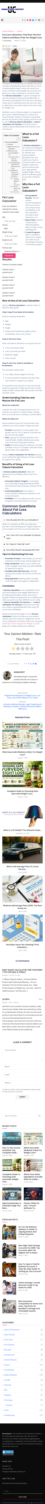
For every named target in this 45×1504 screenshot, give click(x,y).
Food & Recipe (23, 1370)
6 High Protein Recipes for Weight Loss (21, 623)
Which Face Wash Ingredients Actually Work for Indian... (33, 1176)
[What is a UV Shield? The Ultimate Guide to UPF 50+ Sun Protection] (22, 813)
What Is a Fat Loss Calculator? (13, 148)
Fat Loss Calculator (11, 142)
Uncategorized (23, 1415)
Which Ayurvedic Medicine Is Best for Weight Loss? (33, 1150)
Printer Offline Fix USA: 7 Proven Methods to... (31, 1205)
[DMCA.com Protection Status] (8, 1451)
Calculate (9, 255)
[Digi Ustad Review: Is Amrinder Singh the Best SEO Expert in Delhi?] (11, 1194)
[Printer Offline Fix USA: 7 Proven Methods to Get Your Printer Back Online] (33, 1194)
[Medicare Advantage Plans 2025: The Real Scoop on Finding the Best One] (22, 889)
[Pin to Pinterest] (33, 664)
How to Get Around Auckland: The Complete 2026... (11, 1150)
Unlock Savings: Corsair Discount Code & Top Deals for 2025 (29, 1285)
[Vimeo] (36, 20)
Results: (10, 144)
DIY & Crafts (23, 1340)
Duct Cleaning (23, 1345)
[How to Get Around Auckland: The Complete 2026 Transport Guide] (11, 1138)
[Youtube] (30, 20)
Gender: (5, 225)
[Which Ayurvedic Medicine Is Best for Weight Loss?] (22, 735)
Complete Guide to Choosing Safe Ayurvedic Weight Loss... (11, 1178)
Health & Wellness (23, 1375)
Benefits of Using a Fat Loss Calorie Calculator (15, 173)
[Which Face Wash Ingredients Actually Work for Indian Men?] (33, 1165)
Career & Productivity (23, 1330)
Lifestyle (23, 1380)
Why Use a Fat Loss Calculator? (13, 152)
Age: (4, 217)
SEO (23, 1390)
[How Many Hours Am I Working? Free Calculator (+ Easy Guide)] (22, 928)
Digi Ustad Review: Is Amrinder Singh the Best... (11, 1205)
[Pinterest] (27, 20)
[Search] (43, 20)
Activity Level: (7, 248)
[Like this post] (26, 664)
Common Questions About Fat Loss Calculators (17, 181)
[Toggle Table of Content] (17, 139)
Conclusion (16, 192)
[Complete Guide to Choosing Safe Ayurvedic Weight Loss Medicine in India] (22, 774)
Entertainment (23, 1355)
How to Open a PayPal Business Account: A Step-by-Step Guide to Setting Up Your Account (29, 1268)
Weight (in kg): (7, 232)
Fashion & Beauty (23, 1360)
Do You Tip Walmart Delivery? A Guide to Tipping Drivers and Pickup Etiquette (27, 1230)
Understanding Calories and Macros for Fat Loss (15, 165)
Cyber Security (23, 1335)
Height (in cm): (7, 240)
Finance (23, 1365)
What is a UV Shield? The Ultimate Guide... (22, 830)
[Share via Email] (36, 664)
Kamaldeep (7, 41)
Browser (24, 1405)
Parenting (23, 1385)
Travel (23, 1410)
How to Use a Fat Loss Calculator (15, 158)
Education (23, 1350)
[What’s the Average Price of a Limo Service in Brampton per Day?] (22, 849)
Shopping (23, 1395)
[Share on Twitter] (31, 664)
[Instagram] (25, 20)
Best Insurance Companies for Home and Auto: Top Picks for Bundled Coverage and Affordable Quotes (30, 1306)
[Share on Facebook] (28, 664)
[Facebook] (22, 20)
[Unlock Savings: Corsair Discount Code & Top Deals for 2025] (9, 1288)
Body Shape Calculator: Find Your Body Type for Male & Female (22, 971)
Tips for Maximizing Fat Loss (17, 188)
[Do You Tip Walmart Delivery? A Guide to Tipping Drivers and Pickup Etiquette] (9, 1233)
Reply (41, 970)
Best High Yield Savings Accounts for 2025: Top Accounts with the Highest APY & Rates (29, 1249)
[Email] (33, 20)
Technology (23, 1400)
